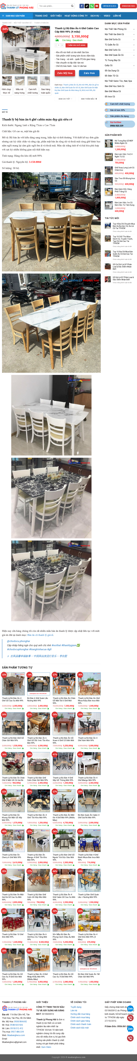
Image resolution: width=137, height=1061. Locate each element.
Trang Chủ (41, 16)
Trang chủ (7, 23)
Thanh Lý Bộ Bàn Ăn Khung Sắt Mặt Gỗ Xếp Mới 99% (12, 817)
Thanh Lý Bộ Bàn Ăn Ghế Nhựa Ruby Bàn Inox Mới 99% (89, 700)
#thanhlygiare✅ (71, 645)
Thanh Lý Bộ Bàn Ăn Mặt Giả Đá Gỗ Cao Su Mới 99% (13, 897)
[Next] (45, 50)
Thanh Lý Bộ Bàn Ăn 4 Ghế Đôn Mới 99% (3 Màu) (87, 937)
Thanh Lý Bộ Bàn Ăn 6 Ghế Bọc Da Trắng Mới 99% (37, 937)
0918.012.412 (16, 1028)
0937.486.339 (17, 1031)
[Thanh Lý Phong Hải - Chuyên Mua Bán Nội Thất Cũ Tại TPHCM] (17, 6)
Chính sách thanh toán (81, 1024)
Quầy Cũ (108, 65)
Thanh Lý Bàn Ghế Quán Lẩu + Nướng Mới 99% (88, 896)
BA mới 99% (83, 85)
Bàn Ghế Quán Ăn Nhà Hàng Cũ (69, 90)
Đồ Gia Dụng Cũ (112, 70)
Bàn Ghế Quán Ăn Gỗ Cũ (71, 88)
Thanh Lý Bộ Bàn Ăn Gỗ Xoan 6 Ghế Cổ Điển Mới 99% (63, 740)
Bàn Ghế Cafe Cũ (112, 50)
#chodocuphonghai (17, 649)
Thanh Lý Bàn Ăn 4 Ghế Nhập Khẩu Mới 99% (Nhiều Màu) (37, 976)
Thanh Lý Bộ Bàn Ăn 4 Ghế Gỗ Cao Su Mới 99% (12, 699)
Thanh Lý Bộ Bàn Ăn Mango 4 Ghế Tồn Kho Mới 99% (37, 857)
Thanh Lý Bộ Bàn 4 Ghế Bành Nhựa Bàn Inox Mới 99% (89, 857)
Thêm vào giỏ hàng (76, 45)
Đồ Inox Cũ (110, 96)
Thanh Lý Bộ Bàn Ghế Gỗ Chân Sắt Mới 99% (13, 739)
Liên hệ (74, 1010)
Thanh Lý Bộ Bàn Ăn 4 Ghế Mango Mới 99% (87, 779)
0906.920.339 (116, 125)
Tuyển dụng (76, 1007)
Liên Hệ (117, 16)
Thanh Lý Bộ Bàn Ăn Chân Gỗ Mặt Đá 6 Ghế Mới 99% (64, 700)
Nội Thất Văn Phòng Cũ (115, 29)
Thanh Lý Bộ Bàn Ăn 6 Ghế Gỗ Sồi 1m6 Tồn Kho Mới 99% (38, 740)
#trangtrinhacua (38, 649)
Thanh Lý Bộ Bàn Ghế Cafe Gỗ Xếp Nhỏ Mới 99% (36, 897)
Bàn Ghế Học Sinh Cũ (114, 86)
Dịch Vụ (95, 16)
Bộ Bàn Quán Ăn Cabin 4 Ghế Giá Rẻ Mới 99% (88, 816)
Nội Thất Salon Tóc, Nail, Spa (118, 81)
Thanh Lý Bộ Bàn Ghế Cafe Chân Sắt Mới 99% (37, 779)
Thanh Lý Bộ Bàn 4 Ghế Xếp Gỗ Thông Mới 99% (63, 779)
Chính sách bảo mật (80, 1027)
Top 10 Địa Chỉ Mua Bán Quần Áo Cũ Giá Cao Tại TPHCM (123, 254)
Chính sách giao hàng (80, 1021)
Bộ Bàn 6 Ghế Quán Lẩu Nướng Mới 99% (37, 699)
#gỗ (49, 649)
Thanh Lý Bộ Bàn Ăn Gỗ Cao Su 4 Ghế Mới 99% (63, 975)
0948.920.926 (16, 1025)
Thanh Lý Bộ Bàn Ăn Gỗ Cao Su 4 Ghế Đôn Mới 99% (12, 976)
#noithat (56, 645)
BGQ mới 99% (87, 90)
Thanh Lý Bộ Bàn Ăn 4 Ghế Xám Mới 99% (87, 739)
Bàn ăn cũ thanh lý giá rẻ (40, 635)
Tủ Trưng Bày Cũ (112, 60)
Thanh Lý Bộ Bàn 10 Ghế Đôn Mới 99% (12, 935)
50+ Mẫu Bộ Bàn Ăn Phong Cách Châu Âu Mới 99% (64, 937)
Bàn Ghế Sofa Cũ (112, 39)
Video (107, 16)
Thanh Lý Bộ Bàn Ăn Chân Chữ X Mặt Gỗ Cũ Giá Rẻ (13, 779)
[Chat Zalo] (130, 1028)
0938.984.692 (20, 1021)
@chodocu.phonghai (18, 641)
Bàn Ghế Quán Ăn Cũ (114, 55)
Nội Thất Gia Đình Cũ (23, 23)
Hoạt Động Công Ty (76, 16)
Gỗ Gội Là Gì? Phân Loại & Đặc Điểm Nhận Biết (123, 278)
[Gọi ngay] (130, 1038)
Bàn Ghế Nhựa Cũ (113, 91)
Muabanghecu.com (16, 1035)
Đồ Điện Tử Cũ (111, 75)
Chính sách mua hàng (80, 1017)
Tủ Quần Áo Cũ (111, 44)
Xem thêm (46, 1047)
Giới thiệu (56, 16)
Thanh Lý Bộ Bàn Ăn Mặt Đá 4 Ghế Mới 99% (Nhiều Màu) (64, 817)
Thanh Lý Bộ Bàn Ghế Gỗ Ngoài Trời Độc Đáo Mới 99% (64, 857)
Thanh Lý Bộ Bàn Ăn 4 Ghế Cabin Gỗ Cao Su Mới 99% (64, 897)
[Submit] (72, 6)
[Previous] (6, 50)
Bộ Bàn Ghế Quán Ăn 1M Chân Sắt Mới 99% (89, 975)
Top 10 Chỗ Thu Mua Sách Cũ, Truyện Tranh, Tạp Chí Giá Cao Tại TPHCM (123, 240)
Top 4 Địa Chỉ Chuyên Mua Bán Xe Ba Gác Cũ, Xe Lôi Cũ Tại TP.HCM (124, 226)
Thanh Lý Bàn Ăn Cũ (70, 85)
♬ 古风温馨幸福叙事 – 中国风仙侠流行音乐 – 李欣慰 (37, 656)
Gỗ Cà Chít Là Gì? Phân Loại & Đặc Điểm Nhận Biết (122, 266)
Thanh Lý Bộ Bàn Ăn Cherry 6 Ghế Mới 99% (11, 856)
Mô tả (5, 112)
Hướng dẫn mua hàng (80, 1014)
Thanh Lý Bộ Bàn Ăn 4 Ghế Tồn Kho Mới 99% (37, 816)
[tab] (5, 112)
